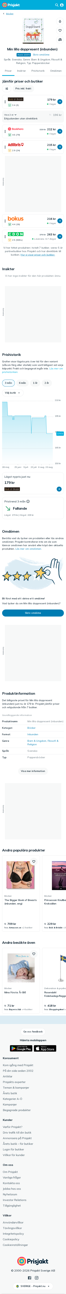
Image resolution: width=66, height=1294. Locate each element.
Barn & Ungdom (36, 740)
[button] (60, 21)
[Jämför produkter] (60, 40)
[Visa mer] (5, 102)
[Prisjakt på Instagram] (36, 1277)
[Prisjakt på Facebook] (29, 1277)
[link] (21, 893)
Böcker (9, 13)
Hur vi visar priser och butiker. (38, 254)
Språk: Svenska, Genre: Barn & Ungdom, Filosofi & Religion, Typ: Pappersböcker (33, 61)
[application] (33, 434)
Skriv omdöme (41, 54)
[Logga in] (62, 5)
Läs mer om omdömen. (28, 548)
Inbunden (32, 734)
